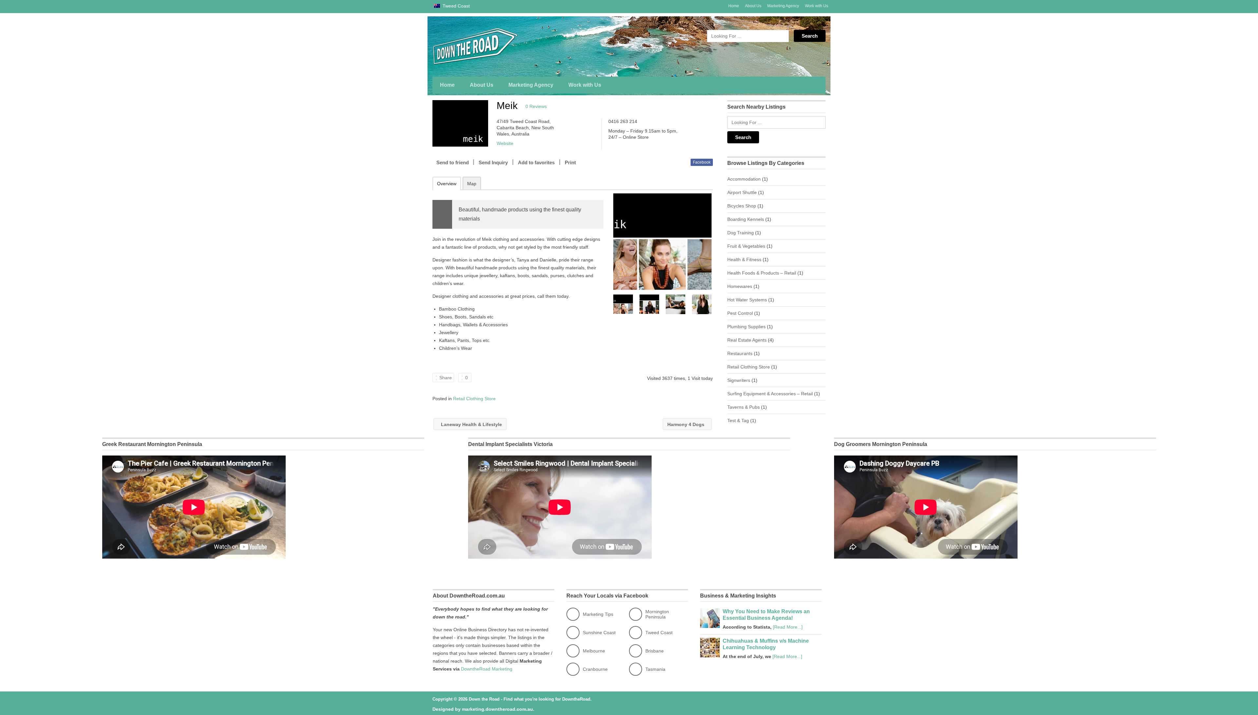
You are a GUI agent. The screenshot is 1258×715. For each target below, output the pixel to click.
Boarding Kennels (745, 219)
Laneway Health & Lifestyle (471, 424)
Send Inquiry (493, 162)
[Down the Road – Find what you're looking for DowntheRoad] (494, 46)
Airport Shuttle (742, 192)
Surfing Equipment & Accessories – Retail (770, 393)
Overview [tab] (446, 183)
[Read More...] (788, 627)
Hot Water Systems (747, 299)
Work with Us (816, 6)
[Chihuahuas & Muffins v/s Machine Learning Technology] (710, 655)
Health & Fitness (744, 259)
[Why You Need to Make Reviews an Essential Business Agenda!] (710, 626)
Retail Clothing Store (474, 398)
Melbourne (594, 650)
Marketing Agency (783, 6)
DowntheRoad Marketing (486, 668)
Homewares (739, 286)
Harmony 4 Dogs (686, 424)
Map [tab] (471, 183)
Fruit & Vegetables (746, 246)
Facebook (702, 162)
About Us (753, 6)
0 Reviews (536, 106)
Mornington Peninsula (657, 614)
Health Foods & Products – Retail (761, 273)
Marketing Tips (598, 614)
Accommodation (744, 179)
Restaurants (740, 353)
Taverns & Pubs (743, 407)
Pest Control (740, 313)
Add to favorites (536, 162)
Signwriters (738, 380)
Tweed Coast (455, 6)
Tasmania (655, 669)
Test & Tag (738, 420)
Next (707, 304)
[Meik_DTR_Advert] (662, 242)
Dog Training (740, 232)
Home (733, 6)
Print (570, 162)
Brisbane (654, 650)
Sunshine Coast (599, 632)
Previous (617, 304)
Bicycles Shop (741, 205)
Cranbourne (595, 669)
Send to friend (452, 162)
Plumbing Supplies (746, 326)
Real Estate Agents (747, 340)
